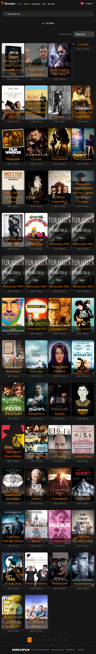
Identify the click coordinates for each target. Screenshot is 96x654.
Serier (26, 4)
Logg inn (89, 3)
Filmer (19, 4)
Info (44, 4)
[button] (82, 3)
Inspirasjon (35, 4)
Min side (51, 4)
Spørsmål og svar (57, 650)
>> (66, 640)
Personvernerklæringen (40, 650)
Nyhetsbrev (70, 650)
